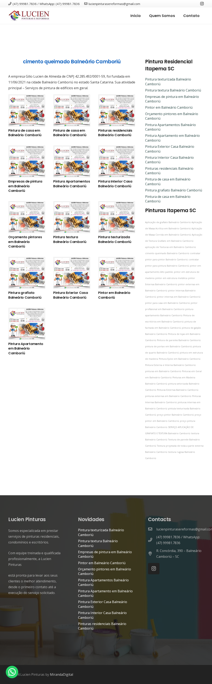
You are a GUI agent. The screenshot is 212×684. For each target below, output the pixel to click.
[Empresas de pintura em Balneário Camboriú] (26, 148)
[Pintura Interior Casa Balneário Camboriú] (116, 148)
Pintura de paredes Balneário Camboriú (179, 340)
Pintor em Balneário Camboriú (114, 295)
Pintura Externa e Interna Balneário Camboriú (170, 365)
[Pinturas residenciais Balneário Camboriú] (116, 97)
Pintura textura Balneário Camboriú (69, 239)
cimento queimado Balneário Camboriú (72, 61)
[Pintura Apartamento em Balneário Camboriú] (26, 310)
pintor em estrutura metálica (171, 278)
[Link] (29, 16)
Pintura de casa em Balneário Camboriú (24, 132)
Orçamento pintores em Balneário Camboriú (25, 242)
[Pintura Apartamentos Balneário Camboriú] (71, 148)
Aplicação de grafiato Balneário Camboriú (168, 222)
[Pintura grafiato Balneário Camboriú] (26, 259)
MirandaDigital (61, 674)
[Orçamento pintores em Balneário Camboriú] (26, 204)
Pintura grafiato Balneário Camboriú (24, 295)
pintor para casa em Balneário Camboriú (167, 303)
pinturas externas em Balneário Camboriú (168, 396)
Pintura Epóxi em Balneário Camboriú (179, 358)
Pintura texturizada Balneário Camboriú (114, 239)
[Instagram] (202, 4)
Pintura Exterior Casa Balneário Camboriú (70, 295)
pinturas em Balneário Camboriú (163, 371)
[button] (12, 672)
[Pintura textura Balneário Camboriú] (71, 204)
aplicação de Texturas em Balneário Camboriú (170, 247)
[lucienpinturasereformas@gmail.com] (152, 529)
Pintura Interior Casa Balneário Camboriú (115, 183)
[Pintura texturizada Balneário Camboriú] (116, 204)
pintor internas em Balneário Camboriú (178, 296)
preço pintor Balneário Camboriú (175, 414)
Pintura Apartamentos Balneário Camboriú (71, 183)
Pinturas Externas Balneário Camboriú (177, 389)
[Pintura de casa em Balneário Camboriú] (26, 97)
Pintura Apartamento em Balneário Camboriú (25, 348)
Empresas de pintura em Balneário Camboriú (25, 186)
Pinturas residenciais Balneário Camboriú (115, 132)
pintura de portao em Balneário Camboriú (168, 346)
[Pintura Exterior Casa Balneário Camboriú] (71, 259)
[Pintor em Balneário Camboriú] (116, 259)
